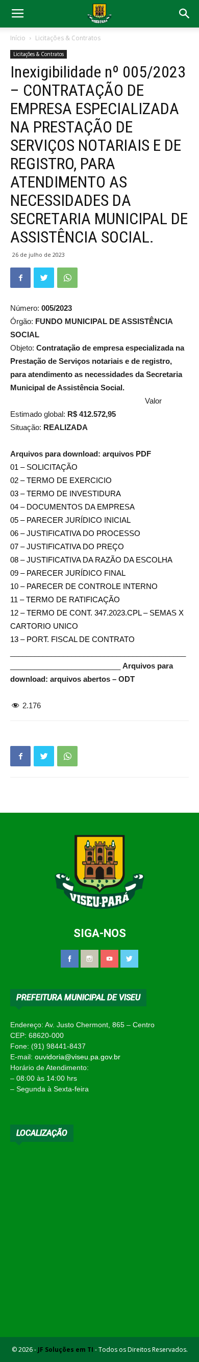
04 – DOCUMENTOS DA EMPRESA (72, 506)
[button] (184, 14)
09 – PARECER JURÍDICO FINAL (68, 573)
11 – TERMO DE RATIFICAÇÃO (65, 599)
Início (18, 38)
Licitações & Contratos (68, 38)
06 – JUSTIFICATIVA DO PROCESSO (75, 533)
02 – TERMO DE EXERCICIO (61, 480)
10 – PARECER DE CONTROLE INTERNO (84, 586)
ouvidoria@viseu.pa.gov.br (77, 1057)
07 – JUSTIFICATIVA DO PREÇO (67, 546)
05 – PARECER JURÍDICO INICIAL (70, 520)
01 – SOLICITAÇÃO (44, 467)
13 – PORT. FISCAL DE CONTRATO (72, 639)
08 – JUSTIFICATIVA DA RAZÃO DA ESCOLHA (91, 559)
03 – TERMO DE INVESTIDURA (65, 493)
